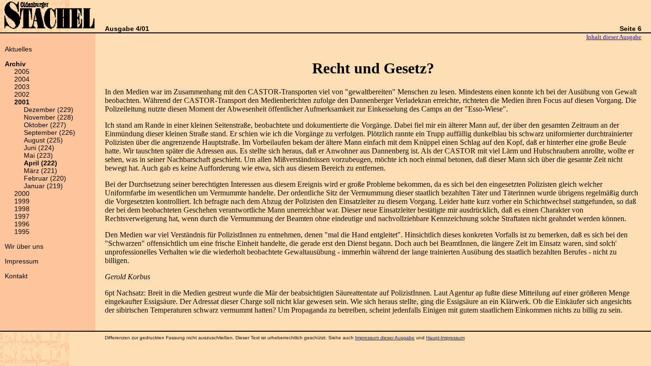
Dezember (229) (48, 109)
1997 (22, 216)
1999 (22, 201)
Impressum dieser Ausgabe (385, 337)
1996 (22, 224)
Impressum (22, 261)
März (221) (40, 170)
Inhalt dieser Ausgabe (613, 37)
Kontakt (16, 276)
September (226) (49, 132)
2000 (22, 193)
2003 (22, 87)
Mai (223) (38, 155)
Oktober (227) (45, 125)
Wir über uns (24, 246)
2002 (22, 94)
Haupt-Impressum (445, 337)
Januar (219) (43, 186)
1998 (22, 209)
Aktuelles (18, 49)
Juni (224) (39, 148)
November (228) (48, 117)
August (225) (43, 140)
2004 (22, 79)
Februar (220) (45, 178)
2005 (22, 71)
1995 (22, 231)
